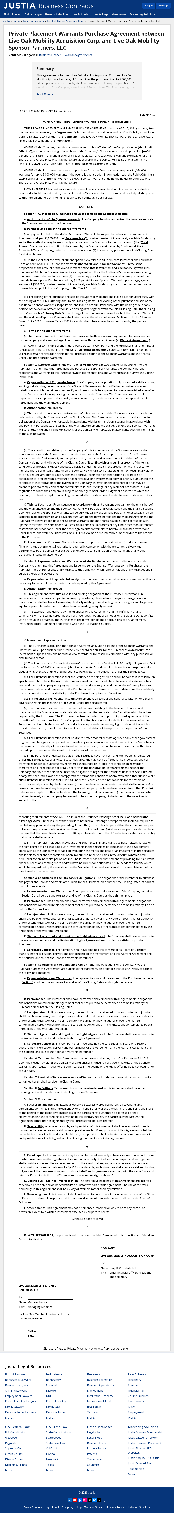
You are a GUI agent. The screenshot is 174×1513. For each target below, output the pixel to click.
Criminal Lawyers (16, 1390)
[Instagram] (85, 1500)
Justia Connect (33, 1507)
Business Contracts (33, 21)
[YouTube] (75, 1500)
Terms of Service (94, 1507)
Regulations (12, 1443)
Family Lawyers (14, 1407)
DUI (48, 1396)
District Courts (14, 1459)
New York (52, 1459)
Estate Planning (56, 1401)
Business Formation (99, 1380)
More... (9, 1417)
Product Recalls (96, 1448)
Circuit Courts (14, 1454)
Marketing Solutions (143, 14)
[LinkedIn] (70, 1500)
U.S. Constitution (15, 1432)
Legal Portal (51, 1507)
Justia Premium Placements (145, 1443)
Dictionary (134, 1380)
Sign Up (163, 5)
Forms (16, 21)
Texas (50, 1465)
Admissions (135, 1385)
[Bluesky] (94, 1500)
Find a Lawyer (12, 14)
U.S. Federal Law (17, 1427)
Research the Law (56, 14)
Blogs (131, 1407)
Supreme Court (15, 1448)
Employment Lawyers (18, 1396)
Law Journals (136, 1401)
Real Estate (94, 1407)
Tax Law (92, 1412)
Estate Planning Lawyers (20, 1401)
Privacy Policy (115, 1507)
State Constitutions (58, 1432)
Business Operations (100, 1385)
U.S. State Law (56, 1427)
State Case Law (55, 1443)
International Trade (99, 1401)
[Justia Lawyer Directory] (104, 1500)
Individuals (54, 1374)
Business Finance (50, 55)
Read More (43, 94)
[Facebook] (80, 1500)
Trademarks (95, 1459)
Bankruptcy (53, 1380)
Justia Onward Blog (140, 1463)
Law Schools (80, 14)
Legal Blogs (94, 1437)
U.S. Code (11, 1437)
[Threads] (90, 1500)
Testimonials (136, 1469)
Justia (6, 21)
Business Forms (97, 1443)
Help (79, 1507)
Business (93, 1374)
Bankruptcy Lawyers (18, 1380)
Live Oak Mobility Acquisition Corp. (65, 21)
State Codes (53, 1437)
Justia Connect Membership (145, 1432)
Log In (149, 5)
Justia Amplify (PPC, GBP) (144, 1458)
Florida (50, 1454)
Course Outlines (138, 1396)
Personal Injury (56, 1412)
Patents (92, 1454)
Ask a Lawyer (34, 14)
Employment (95, 1390)
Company (67, 1507)
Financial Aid (136, 1390)
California (52, 1448)
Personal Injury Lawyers (20, 1412)
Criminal (51, 1385)
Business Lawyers (16, 1385)
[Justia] (19, 6)
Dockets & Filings (16, 1465)
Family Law (53, 1407)
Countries (93, 1465)
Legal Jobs (93, 1432)
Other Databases (99, 1427)
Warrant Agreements (78, 55)
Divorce (51, 1390)
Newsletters (119, 14)
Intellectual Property (100, 1396)
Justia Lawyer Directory (143, 1437)
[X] (99, 1500)
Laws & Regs (99, 14)
